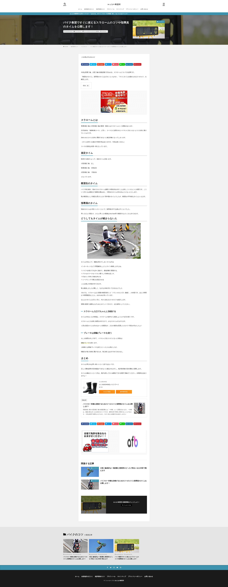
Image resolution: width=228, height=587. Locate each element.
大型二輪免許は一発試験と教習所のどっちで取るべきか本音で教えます (123, 469)
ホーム (80, 9)
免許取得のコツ (100, 9)
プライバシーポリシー (132, 9)
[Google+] (100, 64)
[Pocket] (115, 64)
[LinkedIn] (129, 64)
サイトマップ (120, 9)
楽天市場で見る (124, 391)
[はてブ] (108, 64)
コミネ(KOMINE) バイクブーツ (109, 384)
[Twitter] (93, 64)
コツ (85, 31)
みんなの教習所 (119, 580)
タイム (93, 31)
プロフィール (110, 9)
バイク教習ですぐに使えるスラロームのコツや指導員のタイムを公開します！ (108, 46)
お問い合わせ (144, 9)
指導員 (97, 31)
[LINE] (122, 64)
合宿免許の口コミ (89, 9)
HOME (66, 46)
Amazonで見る (107, 391)
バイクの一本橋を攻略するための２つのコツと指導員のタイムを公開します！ (108, 405)
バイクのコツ (78, 31)
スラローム (89, 31)
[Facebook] (85, 64)
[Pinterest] (137, 64)
